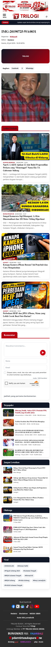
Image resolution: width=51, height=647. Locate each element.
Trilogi (32, 626)
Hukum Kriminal (9, 162)
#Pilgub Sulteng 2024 (12, 571)
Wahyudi (13, 37)
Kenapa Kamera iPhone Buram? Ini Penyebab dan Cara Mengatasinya (25, 266)
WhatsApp (29, 68)
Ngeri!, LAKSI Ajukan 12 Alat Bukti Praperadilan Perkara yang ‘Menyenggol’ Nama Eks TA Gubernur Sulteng (25, 167)
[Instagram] (31, 606)
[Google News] (23, 606)
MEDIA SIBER (35, 613)
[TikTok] (27, 606)
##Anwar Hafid (22, 566)
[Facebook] (13, 606)
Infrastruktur (8, 214)
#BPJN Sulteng (10, 580)
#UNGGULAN (9, 566)
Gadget (5, 262)
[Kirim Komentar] (43, 352)
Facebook (15, 68)
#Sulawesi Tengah (29, 571)
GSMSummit (25, 642)
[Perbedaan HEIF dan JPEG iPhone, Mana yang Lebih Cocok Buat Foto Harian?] (25, 295)
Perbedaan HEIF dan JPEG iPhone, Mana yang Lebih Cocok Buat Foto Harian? (24, 315)
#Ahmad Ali (29, 576)
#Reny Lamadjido (39, 580)
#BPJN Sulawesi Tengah (13, 576)
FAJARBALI (36, 633)
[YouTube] (36, 606)
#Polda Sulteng (24, 580)
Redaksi (14, 613)
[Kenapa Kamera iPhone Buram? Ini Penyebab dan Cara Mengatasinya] (25, 246)
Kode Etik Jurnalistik (25, 617)
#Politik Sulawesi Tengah (13, 585)
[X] (17, 606)
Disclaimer (23, 613)
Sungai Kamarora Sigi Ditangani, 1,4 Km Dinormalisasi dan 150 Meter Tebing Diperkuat (23, 218)
